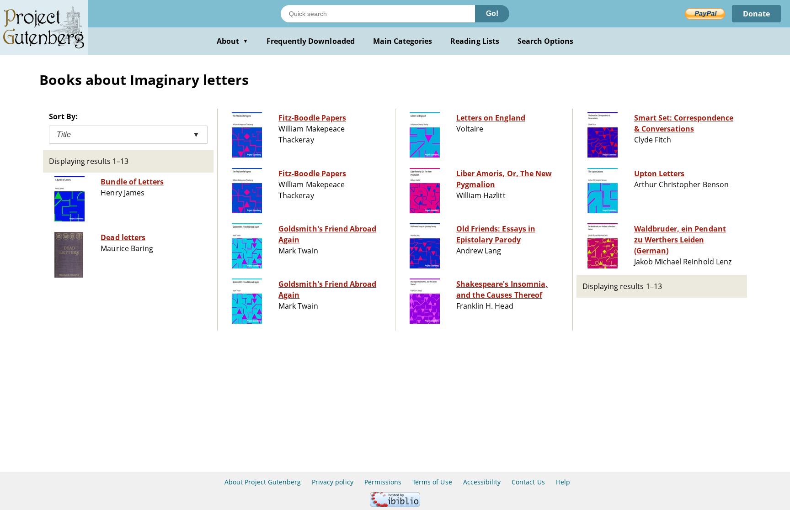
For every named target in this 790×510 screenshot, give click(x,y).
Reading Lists (474, 41)
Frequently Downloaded (311, 41)
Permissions (382, 482)
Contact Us (528, 482)
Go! (492, 13)
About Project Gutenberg (262, 482)
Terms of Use (432, 482)
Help (563, 482)
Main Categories (402, 41)
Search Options (546, 41)
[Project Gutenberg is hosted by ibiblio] (395, 504)
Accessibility (482, 482)
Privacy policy (332, 482)
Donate (756, 14)
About (232, 41)
